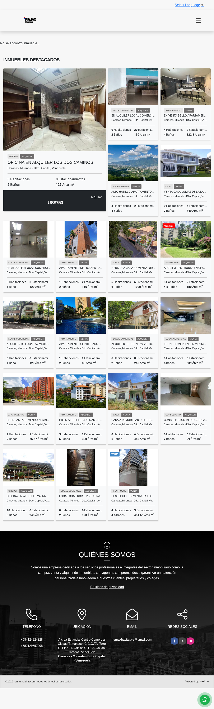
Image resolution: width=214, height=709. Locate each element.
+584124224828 (32, 639)
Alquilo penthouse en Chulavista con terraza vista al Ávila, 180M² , (186, 267)
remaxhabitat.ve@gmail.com (132, 639)
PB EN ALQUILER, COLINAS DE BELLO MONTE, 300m (81, 420)
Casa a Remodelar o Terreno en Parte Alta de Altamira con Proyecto (133, 420)
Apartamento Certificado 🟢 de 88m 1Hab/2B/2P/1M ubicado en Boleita (81, 344)
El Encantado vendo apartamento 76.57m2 (28, 420)
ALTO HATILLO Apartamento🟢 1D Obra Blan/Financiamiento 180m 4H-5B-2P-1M (133, 191)
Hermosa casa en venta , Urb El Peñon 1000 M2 (133, 267)
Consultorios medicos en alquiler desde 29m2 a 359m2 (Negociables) (186, 420)
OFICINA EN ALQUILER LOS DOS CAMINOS (50, 162)
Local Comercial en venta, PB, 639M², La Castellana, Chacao (186, 344)
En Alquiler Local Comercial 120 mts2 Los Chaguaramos (28, 267)
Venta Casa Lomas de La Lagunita (186, 191)
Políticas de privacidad (107, 587)
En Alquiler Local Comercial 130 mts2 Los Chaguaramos (133, 115)
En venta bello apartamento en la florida (186, 115)
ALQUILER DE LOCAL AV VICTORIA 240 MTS (133, 344)
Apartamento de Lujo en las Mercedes (81, 267)
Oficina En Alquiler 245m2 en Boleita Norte (28, 496)
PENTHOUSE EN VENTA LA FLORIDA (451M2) (133, 496)
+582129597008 (32, 645)
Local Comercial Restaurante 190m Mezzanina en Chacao (81, 496)
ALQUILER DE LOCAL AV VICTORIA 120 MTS (28, 344)
